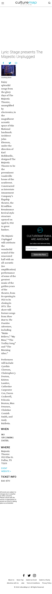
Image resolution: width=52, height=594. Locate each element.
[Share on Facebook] (3, 63)
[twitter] (29, 575)
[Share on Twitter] (10, 63)
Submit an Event (31, 580)
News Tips (20, 580)
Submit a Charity (44, 580)
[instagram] (34, 575)
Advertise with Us (13, 583)
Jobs (22, 583)
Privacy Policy (46, 583)
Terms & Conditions (33, 583)
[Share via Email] (16, 62)
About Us (11, 580)
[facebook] (23, 575)
